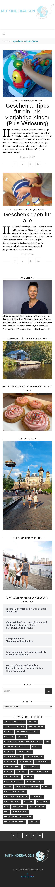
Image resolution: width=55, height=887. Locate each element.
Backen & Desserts (27, 732)
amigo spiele (36, 727)
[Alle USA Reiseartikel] (27, 565)
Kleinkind (39, 210)
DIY (47, 742)
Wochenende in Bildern (18, 817)
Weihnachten (37, 806)
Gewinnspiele (12, 767)
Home (5, 41)
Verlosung (19, 806)
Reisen (8, 787)
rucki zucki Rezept (15, 791)
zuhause (34, 822)
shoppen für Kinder (15, 797)
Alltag (33, 722)
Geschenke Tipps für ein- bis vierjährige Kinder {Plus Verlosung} (27, 114)
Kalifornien (31, 767)
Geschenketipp (12, 757)
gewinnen (10, 762)
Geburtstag (24, 752)
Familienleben (17, 210)
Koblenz (21, 772)
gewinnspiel (43, 762)
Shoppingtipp (12, 802)
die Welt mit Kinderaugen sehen (22, 742)
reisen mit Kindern (27, 787)
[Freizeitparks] (27, 485)
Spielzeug (37, 101)
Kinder (8, 772)
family (29, 210)
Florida (8, 752)
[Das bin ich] (27, 297)
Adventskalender (14, 722)
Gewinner (25, 762)
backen (8, 732)
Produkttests (35, 782)
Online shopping (40, 772)
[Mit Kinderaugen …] (27, 12)
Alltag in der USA (14, 727)
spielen (28, 802)
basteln (8, 737)
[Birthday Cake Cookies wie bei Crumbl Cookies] (27, 412)
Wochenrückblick (14, 822)
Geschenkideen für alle (27, 217)
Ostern (28, 777)
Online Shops (12, 777)
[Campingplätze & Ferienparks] (27, 360)
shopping (26, 101)
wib (6, 812)
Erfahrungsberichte (16, 747)
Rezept (46, 787)
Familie (36, 747)
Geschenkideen (34, 757)
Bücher (16, 101)
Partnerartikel (13, 782)
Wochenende (20, 812)
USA (6, 806)
